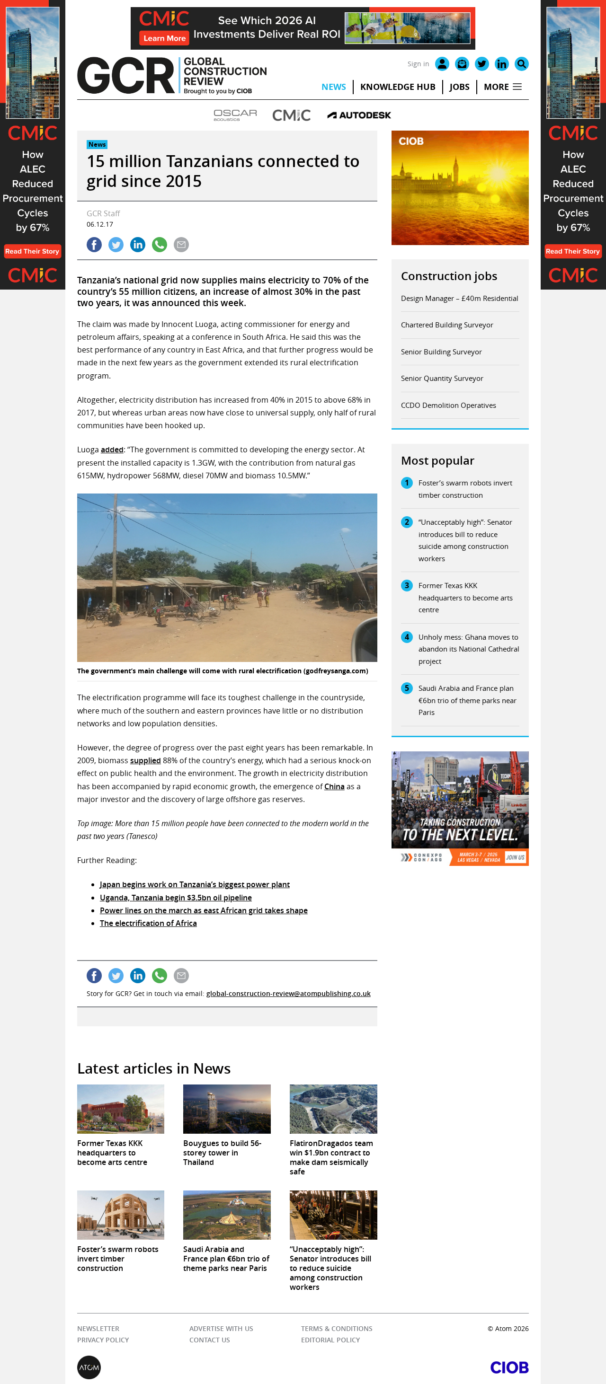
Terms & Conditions (337, 1328)
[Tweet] (116, 244)
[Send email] (181, 244)
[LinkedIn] (502, 64)
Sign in (418, 63)
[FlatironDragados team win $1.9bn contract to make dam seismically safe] (333, 1109)
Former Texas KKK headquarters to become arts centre (466, 597)
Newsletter (98, 1328)
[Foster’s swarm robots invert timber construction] (121, 1215)
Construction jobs (449, 275)
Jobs (460, 87)
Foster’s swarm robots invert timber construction (465, 489)
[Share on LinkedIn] (137, 244)
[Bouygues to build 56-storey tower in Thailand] (227, 1109)
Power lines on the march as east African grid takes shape (204, 910)
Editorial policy (330, 1339)
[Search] (522, 64)
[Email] (462, 64)
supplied (145, 760)
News (333, 87)
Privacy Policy (103, 1339)
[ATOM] (190, 1367)
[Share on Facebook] (94, 244)
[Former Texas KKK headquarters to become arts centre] (121, 1109)
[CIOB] (416, 1367)
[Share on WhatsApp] (159, 244)
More (496, 87)
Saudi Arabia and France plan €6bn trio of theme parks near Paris (468, 700)
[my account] (442, 64)
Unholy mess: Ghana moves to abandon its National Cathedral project (469, 649)
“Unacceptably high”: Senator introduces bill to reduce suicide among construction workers (465, 540)
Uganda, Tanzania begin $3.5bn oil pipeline (176, 897)
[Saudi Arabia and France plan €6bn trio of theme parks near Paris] (227, 1215)
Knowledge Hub (398, 87)
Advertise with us (221, 1328)
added (112, 449)
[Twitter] (482, 64)
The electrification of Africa (148, 923)
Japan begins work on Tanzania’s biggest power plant (195, 884)
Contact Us (209, 1339)
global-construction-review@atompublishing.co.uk (288, 993)
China (334, 786)
